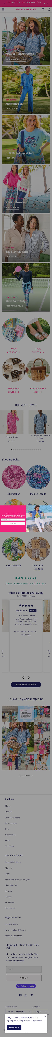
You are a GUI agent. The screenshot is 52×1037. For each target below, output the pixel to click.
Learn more (14, 1027)
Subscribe (13, 523)
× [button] (45, 1016)
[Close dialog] (50, 506)
